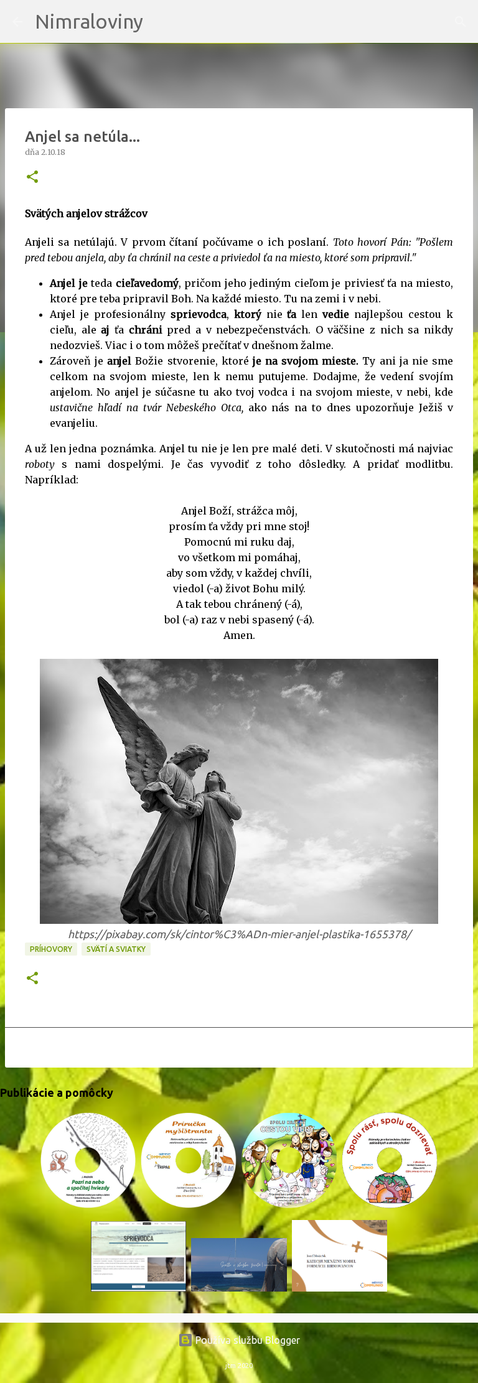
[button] (32, 177)
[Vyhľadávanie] (160, 22)
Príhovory (51, 949)
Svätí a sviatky (116, 949)
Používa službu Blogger (246, 1340)
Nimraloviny (89, 21)
